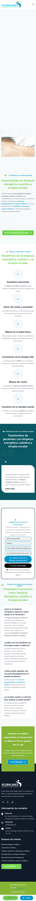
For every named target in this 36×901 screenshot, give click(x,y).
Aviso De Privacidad (18, 892)
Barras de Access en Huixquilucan (12, 857)
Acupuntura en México (8, 848)
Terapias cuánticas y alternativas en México (15, 851)
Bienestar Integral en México (10, 844)
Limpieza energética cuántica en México (14, 861)
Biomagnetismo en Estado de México (13, 854)
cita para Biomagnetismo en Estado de (18, 57)
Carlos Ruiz (10, 489)
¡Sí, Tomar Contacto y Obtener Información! (18, 559)
